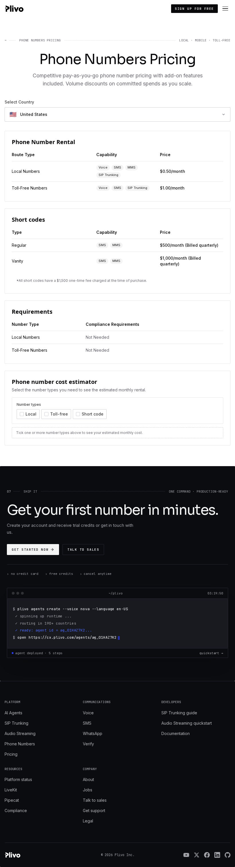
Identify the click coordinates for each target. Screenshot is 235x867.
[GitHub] (227, 855)
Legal (88, 820)
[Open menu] (225, 8)
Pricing (11, 754)
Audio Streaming (20, 733)
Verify (88, 743)
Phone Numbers (20, 743)
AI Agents (13, 712)
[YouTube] (186, 855)
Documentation (175, 733)
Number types (29, 404)
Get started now (30, 550)
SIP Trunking (16, 723)
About (88, 779)
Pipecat (12, 800)
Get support (94, 810)
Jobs (87, 789)
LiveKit (11, 789)
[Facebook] (207, 855)
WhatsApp (92, 733)
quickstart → (211, 653)
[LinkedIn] (217, 855)
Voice (88, 712)
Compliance (16, 810)
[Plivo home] (14, 8)
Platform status (18, 779)
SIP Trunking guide (179, 712)
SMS (87, 723)
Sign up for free (194, 9)
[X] (196, 855)
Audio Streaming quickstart (186, 723)
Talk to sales (83, 550)
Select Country (19, 101)
